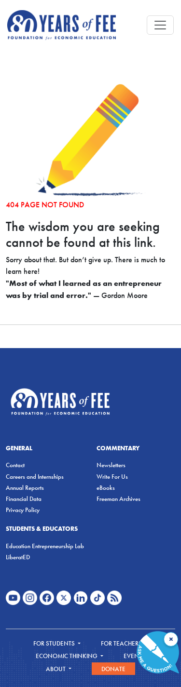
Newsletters (111, 465)
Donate (113, 669)
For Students (54, 643)
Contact (15, 465)
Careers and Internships (35, 476)
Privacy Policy (23, 509)
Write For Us (112, 476)
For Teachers (122, 643)
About (56, 669)
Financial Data (24, 498)
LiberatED (18, 557)
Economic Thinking (67, 656)
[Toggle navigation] (160, 25)
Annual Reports (25, 487)
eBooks (106, 487)
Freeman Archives (118, 498)
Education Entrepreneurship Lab (45, 546)
